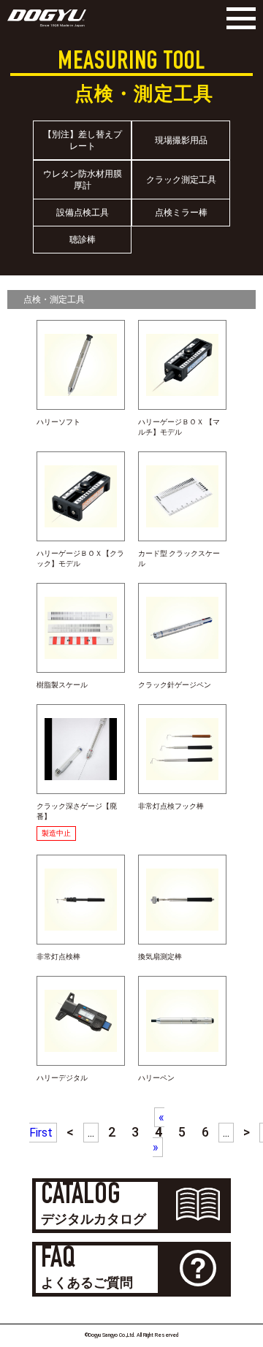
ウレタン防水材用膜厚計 (82, 180)
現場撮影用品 (181, 140)
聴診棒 (82, 239)
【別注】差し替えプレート (82, 140)
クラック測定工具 (181, 180)
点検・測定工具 (54, 299)
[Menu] (237, 18)
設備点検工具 (82, 212)
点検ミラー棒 (181, 212)
